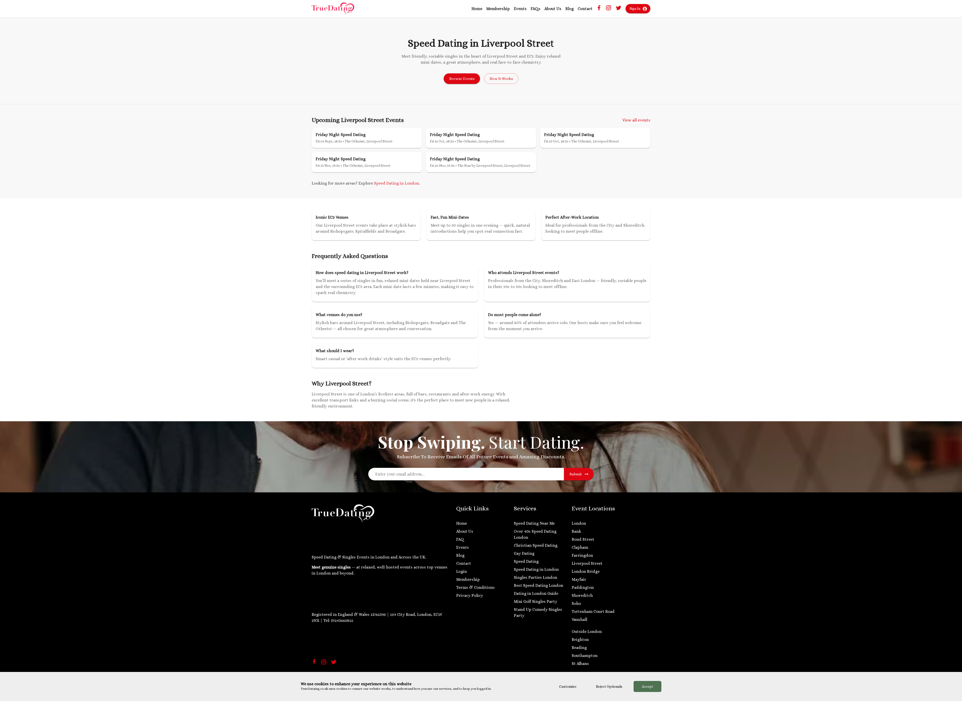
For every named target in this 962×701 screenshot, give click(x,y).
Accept (647, 686)
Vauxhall (579, 619)
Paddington (583, 587)
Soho (576, 603)
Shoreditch (582, 595)
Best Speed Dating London (538, 585)
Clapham (580, 547)
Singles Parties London (535, 577)
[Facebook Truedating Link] (599, 9)
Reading (579, 647)
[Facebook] (314, 662)
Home (476, 8)
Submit (575, 474)
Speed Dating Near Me (534, 523)
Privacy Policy (469, 595)
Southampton (584, 655)
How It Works (501, 78)
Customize (567, 686)
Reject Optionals (609, 686)
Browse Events (461, 78)
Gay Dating (524, 553)
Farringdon (582, 555)
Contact (585, 8)
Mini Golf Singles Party (535, 601)
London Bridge (585, 571)
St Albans (580, 663)
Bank (576, 531)
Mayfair (579, 579)
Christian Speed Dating (535, 545)
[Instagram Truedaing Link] (609, 9)
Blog (569, 8)
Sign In (635, 9)
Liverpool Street (587, 563)
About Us (552, 8)
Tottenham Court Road (593, 611)
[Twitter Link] (619, 9)
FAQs (535, 8)
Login (461, 571)
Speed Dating (526, 561)
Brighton (580, 639)
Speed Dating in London (396, 183)
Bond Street (583, 539)
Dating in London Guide (536, 593)
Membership (498, 8)
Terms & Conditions (475, 587)
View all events (636, 120)
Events (520, 8)
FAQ (460, 539)
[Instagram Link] (324, 663)
